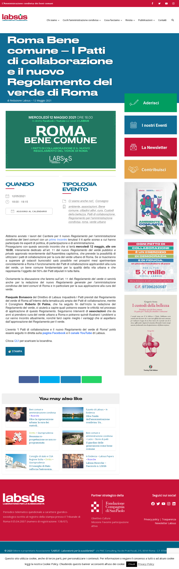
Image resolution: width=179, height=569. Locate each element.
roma (85, 222)
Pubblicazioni (145, 20)
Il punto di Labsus (94, 409)
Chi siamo (52, 20)
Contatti (162, 20)
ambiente (74, 206)
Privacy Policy (146, 564)
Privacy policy (151, 519)
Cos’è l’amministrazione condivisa (80, 20)
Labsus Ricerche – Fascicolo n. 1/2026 (96, 464)
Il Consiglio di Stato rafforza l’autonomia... (41, 467)
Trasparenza (169, 519)
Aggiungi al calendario (31, 211)
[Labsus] (14, 17)
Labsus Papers (106, 456)
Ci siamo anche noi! (81, 201)
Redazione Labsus (20, 100)
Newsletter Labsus (165, 523)
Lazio (90, 439)
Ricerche (35, 415)
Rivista (129, 20)
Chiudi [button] (131, 564)
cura (100, 210)
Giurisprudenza (45, 432)
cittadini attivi (88, 210)
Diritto (32, 432)
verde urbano (98, 222)
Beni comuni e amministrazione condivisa (42, 411)
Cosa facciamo (112, 20)
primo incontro (58, 239)
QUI (16, 341)
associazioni (89, 206)
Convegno (101, 201)
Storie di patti (101, 439)
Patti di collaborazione (101, 214)
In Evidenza (91, 456)
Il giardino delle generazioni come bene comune (99, 445)
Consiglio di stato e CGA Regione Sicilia (41, 458)
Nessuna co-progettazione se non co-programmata (43, 439)
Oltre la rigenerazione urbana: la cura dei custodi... (41, 422)
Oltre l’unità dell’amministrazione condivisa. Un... (98, 419)
